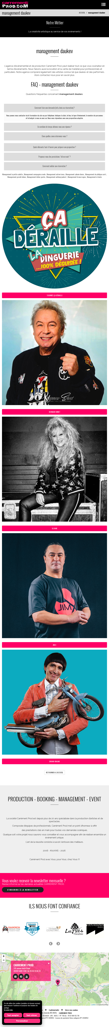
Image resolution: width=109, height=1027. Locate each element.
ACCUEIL (82, 12)
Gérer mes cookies (71, 1010)
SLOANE (54, 528)
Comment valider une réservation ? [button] (54, 166)
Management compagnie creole (34, 174)
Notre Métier (55, 23)
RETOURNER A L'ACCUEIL (54, 772)
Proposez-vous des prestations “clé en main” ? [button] (54, 156)
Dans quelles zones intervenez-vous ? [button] (54, 136)
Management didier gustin (36, 177)
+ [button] (4, 956)
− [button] (4, 960)
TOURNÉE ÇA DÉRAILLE (54, 295)
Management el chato (94, 177)
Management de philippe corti (95, 174)
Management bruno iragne (77, 177)
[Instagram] (21, 976)
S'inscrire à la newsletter (22, 889)
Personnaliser (22, 1020)
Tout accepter (13, 1015)
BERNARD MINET (54, 411)
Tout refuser (31, 1015)
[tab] (54, 108)
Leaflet (93, 1004)
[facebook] (15, 976)
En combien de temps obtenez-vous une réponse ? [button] (54, 126)
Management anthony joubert (56, 177)
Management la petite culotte (12, 174)
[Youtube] (26, 976)
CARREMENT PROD (65, 1013)
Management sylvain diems (75, 174)
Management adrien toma (55, 174)
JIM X (54, 644)
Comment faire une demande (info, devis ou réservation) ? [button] (54, 107)
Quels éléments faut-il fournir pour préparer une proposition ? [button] (54, 147)
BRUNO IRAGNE (54, 761)
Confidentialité (54, 1010)
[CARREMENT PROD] (15, 4)
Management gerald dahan (16, 177)
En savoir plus (8, 1010)
